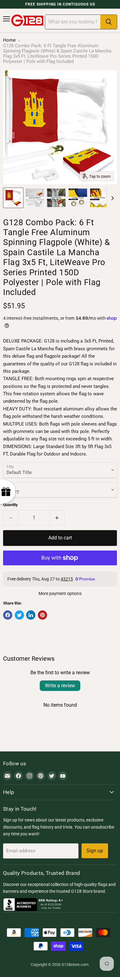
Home (9, 40)
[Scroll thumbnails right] (111, 198)
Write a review (60, 685)
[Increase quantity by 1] (57, 518)
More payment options (60, 593)
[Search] (108, 22)
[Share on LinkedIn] (30, 615)
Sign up (94, 851)
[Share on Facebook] (7, 615)
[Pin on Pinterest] (42, 615)
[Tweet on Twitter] (19, 615)
